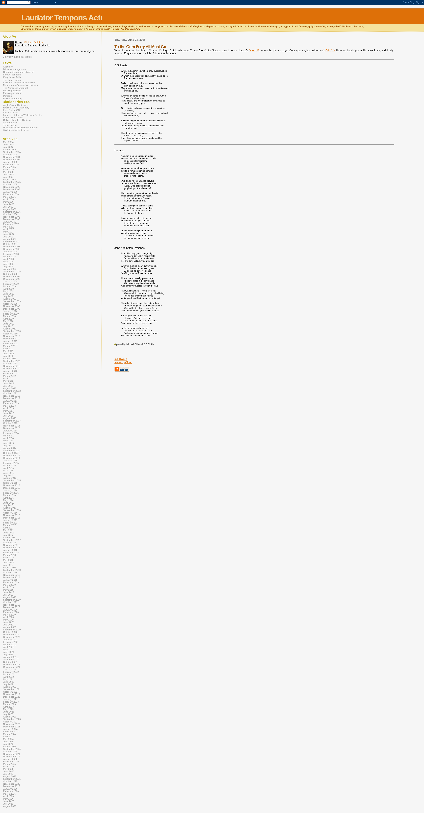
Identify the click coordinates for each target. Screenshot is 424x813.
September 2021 (12, 659)
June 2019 (8, 592)
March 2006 (9, 197)
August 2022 (9, 687)
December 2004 (11, 159)
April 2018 (8, 557)
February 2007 (11, 224)
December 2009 (11, 309)
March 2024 (9, 734)
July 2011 (8, 356)
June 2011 (8, 353)
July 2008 (8, 266)
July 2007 (8, 236)
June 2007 (8, 234)
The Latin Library (12, 80)
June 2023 (8, 712)
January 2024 (10, 729)
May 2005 (8, 172)
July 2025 (8, 774)
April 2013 (8, 408)
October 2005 (10, 184)
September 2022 (12, 689)
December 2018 (11, 577)
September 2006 (12, 212)
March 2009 (9, 286)
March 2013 (9, 406)
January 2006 (10, 192)
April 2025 (8, 766)
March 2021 (9, 644)
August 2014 (9, 448)
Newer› (118, 362)
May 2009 (8, 291)
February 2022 (11, 672)
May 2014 (8, 440)
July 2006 (8, 207)
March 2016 (9, 495)
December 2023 (11, 726)
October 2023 (10, 721)
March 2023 (9, 704)
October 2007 (10, 244)
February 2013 (11, 403)
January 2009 (10, 281)
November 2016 (11, 515)
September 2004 (12, 152)
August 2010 (9, 328)
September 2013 (12, 421)
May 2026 (8, 799)
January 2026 (10, 789)
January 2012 (10, 371)
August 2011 (9, 358)
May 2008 (8, 261)
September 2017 (12, 540)
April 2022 (8, 677)
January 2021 (10, 639)
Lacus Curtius (10, 112)
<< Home (120, 359)
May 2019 (8, 590)
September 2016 (12, 510)
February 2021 (11, 642)
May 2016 (8, 500)
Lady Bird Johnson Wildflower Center (22, 115)
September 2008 (12, 271)
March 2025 (9, 764)
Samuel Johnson (12, 74)
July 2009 (8, 296)
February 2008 (11, 254)
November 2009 (11, 306)
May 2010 (8, 321)
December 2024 (11, 756)
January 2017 (10, 520)
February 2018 (11, 552)
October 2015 (10, 483)
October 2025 (10, 781)
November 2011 (11, 366)
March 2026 (9, 794)
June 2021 (8, 652)
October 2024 (10, 751)
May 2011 (8, 351)
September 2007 (12, 241)
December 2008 (11, 279)
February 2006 (11, 194)
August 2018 (9, 567)
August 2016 (9, 508)
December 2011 (11, 368)
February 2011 (11, 343)
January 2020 (10, 610)
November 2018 (11, 575)
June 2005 (8, 174)
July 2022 (8, 684)
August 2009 (9, 299)
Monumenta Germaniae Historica (20, 85)
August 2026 (9, 806)
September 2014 (12, 450)
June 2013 (8, 413)
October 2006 (10, 214)
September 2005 (12, 182)
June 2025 (8, 771)
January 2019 (10, 580)
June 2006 (8, 204)
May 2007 (8, 231)
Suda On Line (10, 122)
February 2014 (11, 433)
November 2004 (11, 157)
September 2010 (12, 331)
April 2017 (8, 527)
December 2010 (11, 338)
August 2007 (9, 239)
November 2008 (11, 276)
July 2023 (8, 714)
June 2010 (8, 324)
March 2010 (9, 316)
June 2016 (8, 503)
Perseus (7, 96)
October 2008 (10, 274)
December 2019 (11, 607)
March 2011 (9, 346)
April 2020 (8, 617)
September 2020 (12, 629)
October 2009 (10, 304)
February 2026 (11, 791)
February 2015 (11, 463)
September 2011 (12, 361)
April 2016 (8, 498)
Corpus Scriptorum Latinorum (18, 72)
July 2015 (8, 475)
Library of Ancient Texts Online (19, 82)
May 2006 (8, 202)
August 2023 (9, 716)
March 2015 (9, 465)
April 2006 (8, 199)
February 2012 (11, 373)
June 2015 (8, 473)
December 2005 (11, 189)
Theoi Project (10, 125)
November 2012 (11, 396)
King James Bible (12, 77)
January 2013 (10, 401)
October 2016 (10, 513)
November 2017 (11, 545)
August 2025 (9, 776)
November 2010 (11, 336)
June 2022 (8, 682)
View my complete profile (17, 56)
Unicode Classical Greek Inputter (20, 127)
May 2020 (8, 619)
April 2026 (8, 796)
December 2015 (11, 488)
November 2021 (11, 664)
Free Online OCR (12, 110)
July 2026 (8, 804)
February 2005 (11, 164)
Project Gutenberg (12, 98)
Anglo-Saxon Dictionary (15, 105)
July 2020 (8, 624)
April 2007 (8, 229)
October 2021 (10, 662)
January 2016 (10, 490)
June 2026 (8, 801)
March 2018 (9, 555)
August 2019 (9, 597)
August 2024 (9, 746)
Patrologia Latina (12, 93)
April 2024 (8, 736)
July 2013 (8, 416)
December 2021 (11, 667)
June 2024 (8, 741)
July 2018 (8, 565)
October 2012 (10, 393)
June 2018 (8, 562)
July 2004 (8, 147)
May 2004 (8, 142)
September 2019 (12, 600)
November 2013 (11, 425)
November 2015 (11, 485)
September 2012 (12, 391)
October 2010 (10, 333)
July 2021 (8, 654)
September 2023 (12, 719)
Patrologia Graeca (12, 90)
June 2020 (8, 622)
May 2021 (8, 649)
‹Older (128, 362)
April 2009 (8, 289)
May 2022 (8, 679)
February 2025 (11, 761)
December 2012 (11, 398)
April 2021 (8, 647)
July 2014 (8, 445)
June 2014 (8, 443)
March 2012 (9, 376)
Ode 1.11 (254, 50)
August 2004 (9, 149)
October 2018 (10, 572)
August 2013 (9, 418)
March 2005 (9, 167)
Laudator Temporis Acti (61, 17)
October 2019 (10, 602)
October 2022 (10, 692)
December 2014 (11, 458)
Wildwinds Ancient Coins (15, 130)
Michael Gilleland (34, 42)
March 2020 (9, 615)
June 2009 (8, 294)
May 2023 (8, 709)
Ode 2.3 (330, 50)
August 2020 (9, 627)
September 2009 (12, 301)
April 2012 (8, 378)
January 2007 (10, 222)
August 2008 (9, 269)
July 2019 (8, 595)
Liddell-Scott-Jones (13, 117)
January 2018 (10, 550)
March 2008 (9, 256)
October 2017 (10, 542)
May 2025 (8, 769)
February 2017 (11, 522)
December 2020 (11, 637)
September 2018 (12, 570)
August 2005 (9, 179)
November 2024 (11, 754)
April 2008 (8, 259)
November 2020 (11, 634)
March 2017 (9, 525)
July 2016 (8, 505)
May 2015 (8, 470)
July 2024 (8, 744)
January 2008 (10, 251)
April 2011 (8, 348)
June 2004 (8, 144)
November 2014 (11, 455)
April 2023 (8, 707)
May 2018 (8, 560)
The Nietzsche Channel (15, 88)
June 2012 (8, 383)
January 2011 (10, 341)
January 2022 (10, 669)
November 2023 (11, 724)
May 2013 (8, 411)
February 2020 (11, 612)
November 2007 (11, 246)
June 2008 (8, 264)
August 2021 (9, 657)
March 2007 (9, 227)
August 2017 (9, 537)
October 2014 (10, 453)
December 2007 (11, 249)
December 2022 (11, 697)
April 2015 (8, 468)
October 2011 (10, 363)
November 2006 (11, 217)
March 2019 (9, 585)
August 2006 (9, 209)
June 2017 (8, 532)
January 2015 (10, 460)
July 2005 (8, 177)
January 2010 (10, 311)
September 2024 (12, 749)
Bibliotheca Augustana (14, 69)
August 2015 (9, 478)
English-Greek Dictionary (16, 107)
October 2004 (10, 154)
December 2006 (11, 219)
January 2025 (10, 759)
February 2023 (11, 702)
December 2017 (11, 547)
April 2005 (8, 169)
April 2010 (8, 319)
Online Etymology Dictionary (18, 120)
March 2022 (9, 674)
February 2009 (11, 284)
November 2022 (11, 694)
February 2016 (11, 493)
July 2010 (8, 326)
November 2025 (11, 784)
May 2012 (8, 381)
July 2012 (8, 386)
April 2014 (8, 438)
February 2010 (11, 314)
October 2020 (10, 632)
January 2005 (10, 162)
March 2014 (9, 435)
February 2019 (11, 582)
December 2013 (11, 428)
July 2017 (8, 535)
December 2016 (11, 518)
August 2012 (9, 388)
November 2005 (11, 187)
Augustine (8, 66)
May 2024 (8, 739)
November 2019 (11, 605)
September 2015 (12, 480)
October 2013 (10, 423)
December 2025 (11, 786)
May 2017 (8, 530)
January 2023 (10, 699)
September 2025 (12, 779)
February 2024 (11, 731)
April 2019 (8, 587)
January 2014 (10, 430)
